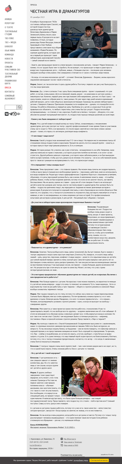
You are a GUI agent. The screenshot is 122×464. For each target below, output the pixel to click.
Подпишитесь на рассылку (71, 455)
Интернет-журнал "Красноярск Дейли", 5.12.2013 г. (52, 427)
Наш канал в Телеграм (73, 442)
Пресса (8, 87)
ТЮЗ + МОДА (10, 42)
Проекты (9, 62)
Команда (9, 54)
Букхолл (9, 46)
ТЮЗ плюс (9, 38)
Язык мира (10, 50)
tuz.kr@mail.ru (36, 445)
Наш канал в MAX (71, 445)
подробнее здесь (81, 460)
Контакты (9, 91)
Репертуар (9, 23)
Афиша (8, 19)
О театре (9, 27)
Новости (9, 58)
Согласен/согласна (99, 460)
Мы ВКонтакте (70, 439)
